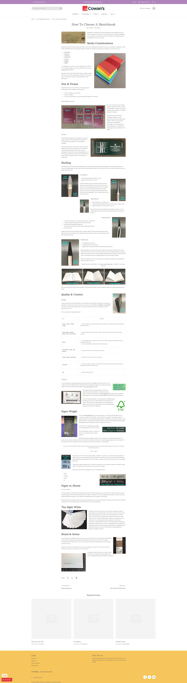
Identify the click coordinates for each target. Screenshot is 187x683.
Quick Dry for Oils (37, 641)
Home (32, 19)
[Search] (61, 8)
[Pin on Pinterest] (76, 578)
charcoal (66, 59)
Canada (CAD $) (145, 2)
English (134, 2)
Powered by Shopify (56, 682)
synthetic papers (89, 386)
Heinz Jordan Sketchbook (106, 264)
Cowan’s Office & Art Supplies (42, 682)
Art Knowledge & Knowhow (43, 19)
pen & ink (66, 54)
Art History (77, 641)
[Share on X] (72, 578)
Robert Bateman (104, 393)
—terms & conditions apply (41, 671)
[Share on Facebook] (67, 578)
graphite (66, 61)
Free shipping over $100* (39, 2)
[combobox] (47, 8)
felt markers (67, 52)
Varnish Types (120, 641)
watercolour (67, 55)
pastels (66, 62)
